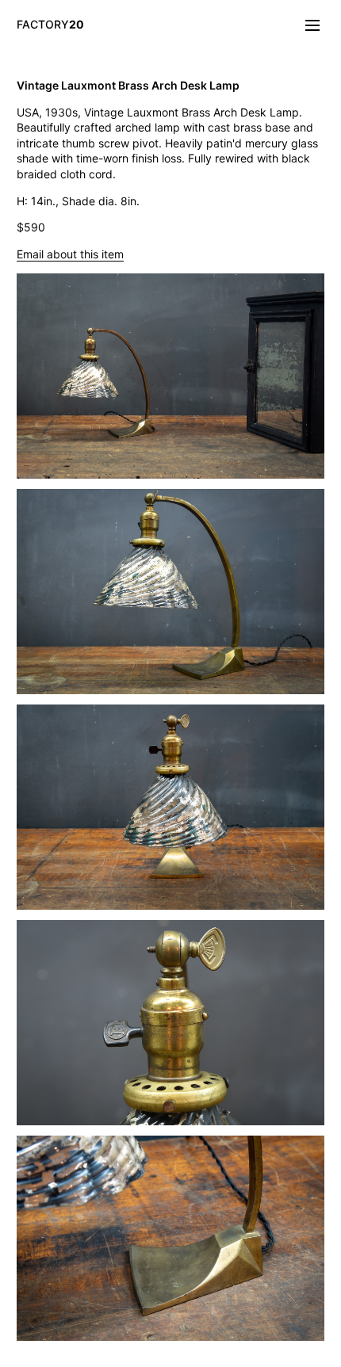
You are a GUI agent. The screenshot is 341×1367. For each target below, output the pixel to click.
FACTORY (50, 24)
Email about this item (70, 254)
